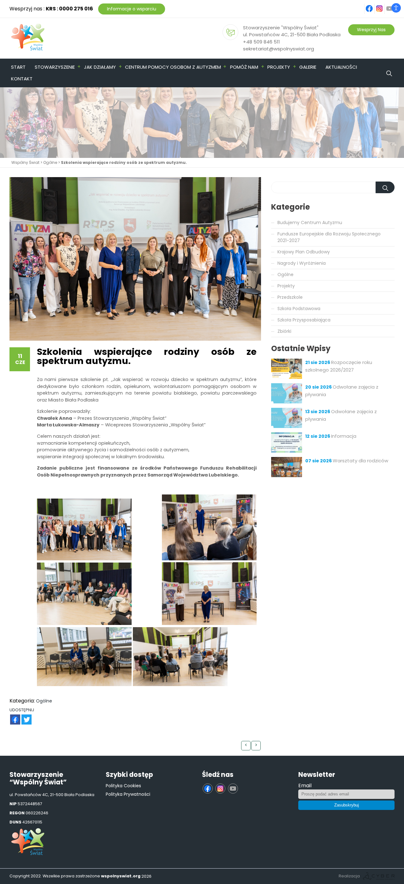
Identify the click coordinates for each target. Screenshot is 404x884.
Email (305, 785)
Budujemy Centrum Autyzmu (309, 222)
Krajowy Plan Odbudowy (303, 252)
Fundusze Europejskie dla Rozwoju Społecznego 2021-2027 (329, 237)
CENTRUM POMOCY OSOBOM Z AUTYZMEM (173, 67)
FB (11, 716)
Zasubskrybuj (346, 805)
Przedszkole (290, 297)
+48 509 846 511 (261, 41)
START (18, 67)
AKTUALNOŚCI (341, 67)
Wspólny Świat (25, 162)
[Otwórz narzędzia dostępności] (396, 8)
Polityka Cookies (123, 786)
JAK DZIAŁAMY (100, 67)
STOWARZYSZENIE (55, 67)
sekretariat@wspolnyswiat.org (278, 48)
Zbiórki (284, 331)
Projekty (286, 286)
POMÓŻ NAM (244, 67)
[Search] (399, 67)
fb (373, 5)
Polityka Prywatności (128, 794)
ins (383, 5)
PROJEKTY (278, 67)
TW (23, 716)
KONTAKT (22, 78)
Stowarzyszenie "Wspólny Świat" (280, 27)
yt (393, 5)
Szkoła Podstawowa (298, 308)
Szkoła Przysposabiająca (303, 320)
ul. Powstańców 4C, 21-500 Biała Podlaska (292, 34)
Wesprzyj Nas (371, 29)
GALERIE (307, 67)
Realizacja (349, 876)
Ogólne (50, 162)
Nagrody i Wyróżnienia (301, 263)
